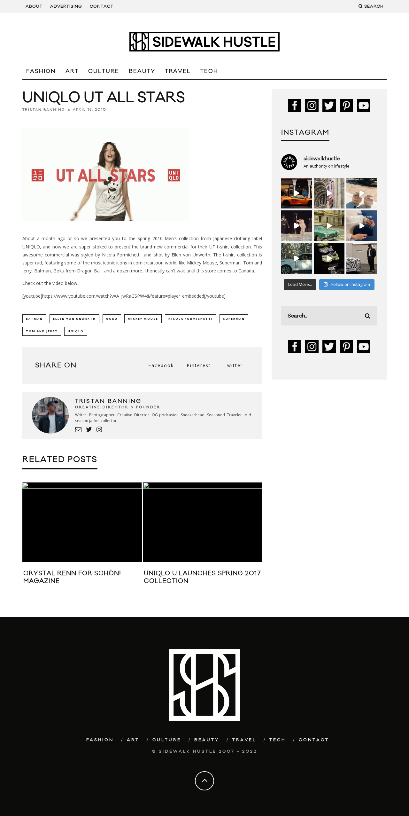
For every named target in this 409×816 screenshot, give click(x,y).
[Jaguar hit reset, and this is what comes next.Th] (361, 258)
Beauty (142, 71)
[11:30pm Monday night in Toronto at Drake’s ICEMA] (296, 225)
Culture (103, 71)
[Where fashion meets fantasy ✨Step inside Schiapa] (329, 193)
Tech (209, 71)
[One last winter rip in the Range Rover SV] (296, 258)
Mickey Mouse (143, 319)
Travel (178, 71)
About (34, 6)
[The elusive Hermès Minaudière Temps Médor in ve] (361, 225)
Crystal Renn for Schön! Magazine (72, 577)
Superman (234, 319)
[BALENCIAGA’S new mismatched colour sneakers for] (329, 258)
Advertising (66, 6)
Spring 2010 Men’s (157, 238)
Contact (101, 6)
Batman (34, 319)
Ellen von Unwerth (74, 319)
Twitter (233, 365)
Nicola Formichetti (190, 319)
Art (72, 71)
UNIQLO (76, 331)
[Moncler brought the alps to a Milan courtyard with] (329, 225)
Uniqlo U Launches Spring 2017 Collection (202, 577)
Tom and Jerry (42, 331)
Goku (112, 319)
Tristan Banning (43, 109)
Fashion (41, 71)
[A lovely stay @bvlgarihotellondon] (296, 193)
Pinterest (199, 365)
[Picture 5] (105, 226)
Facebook (161, 365)
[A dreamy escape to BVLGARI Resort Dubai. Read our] (361, 193)
